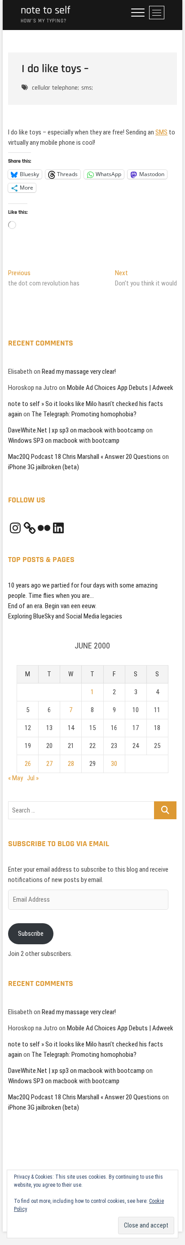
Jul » (33, 778)
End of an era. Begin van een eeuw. (52, 606)
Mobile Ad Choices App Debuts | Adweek (120, 388)
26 (28, 764)
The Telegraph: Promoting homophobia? (84, 414)
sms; (87, 88)
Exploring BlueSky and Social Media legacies (65, 616)
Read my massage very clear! (79, 371)
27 (49, 764)
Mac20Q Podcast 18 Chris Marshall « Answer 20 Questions (84, 457)
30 (114, 764)
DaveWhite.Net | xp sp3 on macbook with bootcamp (76, 430)
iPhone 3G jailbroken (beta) (43, 467)
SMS (161, 132)
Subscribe (31, 933)
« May (15, 778)
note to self (45, 10)
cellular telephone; (55, 88)
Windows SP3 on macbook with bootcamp (63, 441)
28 (71, 764)
